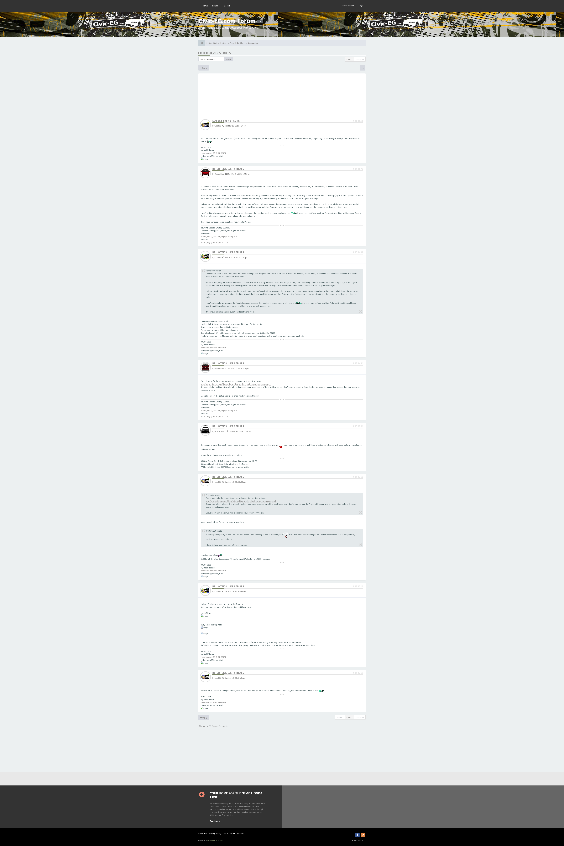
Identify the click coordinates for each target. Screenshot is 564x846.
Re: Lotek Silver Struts (228, 168)
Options (340, 717)
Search (227, 5)
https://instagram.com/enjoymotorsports (219, 236)
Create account (347, 5)
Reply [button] (204, 68)
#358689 (358, 252)
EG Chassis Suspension (247, 43)
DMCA (225, 833)
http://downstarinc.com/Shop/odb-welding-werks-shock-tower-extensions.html (236, 384)
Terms (232, 833)
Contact (240, 833)
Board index (214, 43)
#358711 (358, 586)
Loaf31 (218, 125)
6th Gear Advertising (215, 840)
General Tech (228, 43)
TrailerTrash (220, 431)
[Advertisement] (282, 97)
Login (361, 5)
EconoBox (219, 174)
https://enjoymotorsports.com (214, 242)
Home (205, 5)
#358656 (358, 120)
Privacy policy (215, 833)
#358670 (358, 168)
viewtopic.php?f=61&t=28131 (213, 153)
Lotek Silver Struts (214, 53)
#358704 (358, 426)
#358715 (358, 672)
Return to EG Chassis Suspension (214, 726)
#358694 (358, 363)
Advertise (202, 833)
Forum (215, 5)
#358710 (358, 476)
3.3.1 (260, 21)
